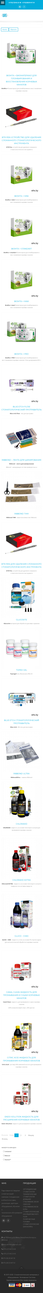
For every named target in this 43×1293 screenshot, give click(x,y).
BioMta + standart (21, 249)
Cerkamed (7, 1151)
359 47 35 (28, 3)
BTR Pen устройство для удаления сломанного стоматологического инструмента (21, 140)
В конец (5, 1139)
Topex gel (21, 670)
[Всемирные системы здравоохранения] (4, 15)
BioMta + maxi (21, 301)
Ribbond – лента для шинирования (21, 460)
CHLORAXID (21, 824)
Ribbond (7, 1156)
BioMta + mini (21, 196)
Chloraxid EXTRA (21, 880)
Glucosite (21, 620)
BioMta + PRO (21, 354)
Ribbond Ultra (21, 773)
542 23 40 (14, 3)
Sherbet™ (7, 1160)
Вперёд (31, 1135)
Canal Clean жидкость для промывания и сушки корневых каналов (21, 995)
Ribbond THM (21, 514)
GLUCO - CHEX (21, 936)
